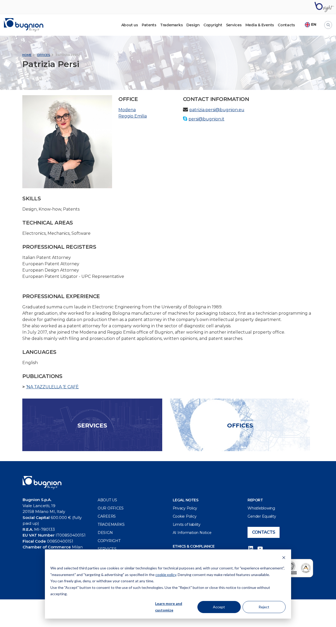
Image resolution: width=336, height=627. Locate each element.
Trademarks (171, 25)
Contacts (286, 25)
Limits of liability (187, 524)
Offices (43, 55)
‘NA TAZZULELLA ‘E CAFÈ (52, 386)
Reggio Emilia (132, 116)
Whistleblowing (261, 508)
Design (193, 25)
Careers (107, 516)
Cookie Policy (185, 516)
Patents (149, 25)
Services (234, 25)
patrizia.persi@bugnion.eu (216, 109)
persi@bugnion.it (206, 118)
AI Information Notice (192, 532)
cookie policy (165, 574)
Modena (127, 109)
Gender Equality (262, 516)
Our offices (111, 508)
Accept (219, 607)
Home (27, 55)
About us (107, 500)
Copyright (212, 25)
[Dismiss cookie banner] (284, 558)
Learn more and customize (168, 606)
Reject (264, 607)
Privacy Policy (185, 508)
